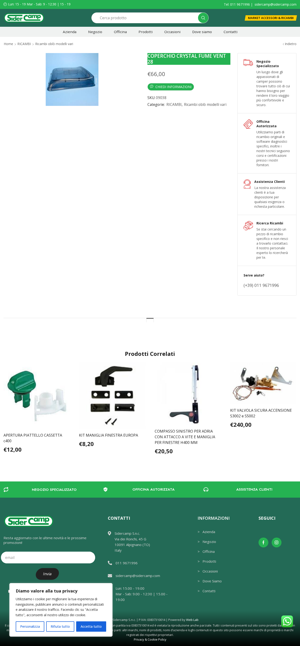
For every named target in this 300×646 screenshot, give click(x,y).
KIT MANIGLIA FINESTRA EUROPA (108, 435)
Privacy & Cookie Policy (150, 639)
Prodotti (146, 31)
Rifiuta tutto (60, 626)
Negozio (95, 31)
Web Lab (192, 620)
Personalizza (30, 626)
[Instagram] (276, 542)
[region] (60, 610)
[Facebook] (263, 542)
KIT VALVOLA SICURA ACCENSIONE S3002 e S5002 (261, 413)
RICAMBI (24, 44)
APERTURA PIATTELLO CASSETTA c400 (33, 438)
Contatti (230, 31)
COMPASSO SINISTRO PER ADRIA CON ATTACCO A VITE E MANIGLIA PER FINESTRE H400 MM (185, 437)
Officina (120, 31)
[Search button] (203, 18)
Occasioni (172, 31)
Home (8, 44)
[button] (271, 18)
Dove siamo (202, 31)
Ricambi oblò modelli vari (54, 44)
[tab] (150, 320)
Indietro (290, 44)
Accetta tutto (91, 626)
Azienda (69, 31)
